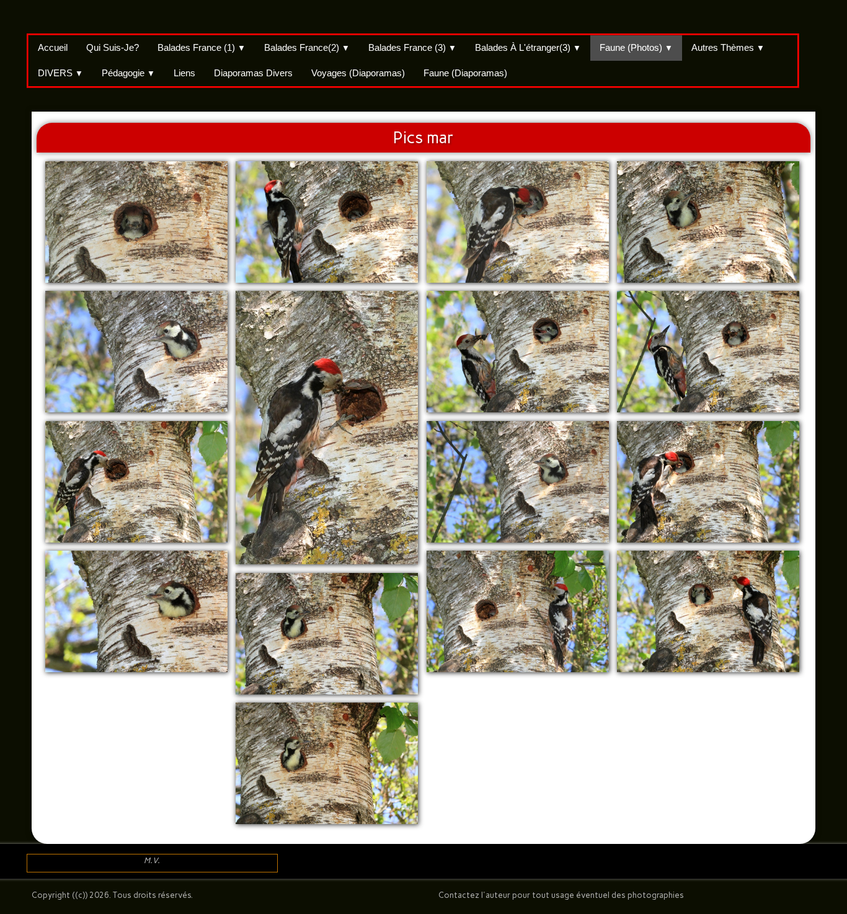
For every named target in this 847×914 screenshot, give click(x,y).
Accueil (53, 47)
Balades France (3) (412, 47)
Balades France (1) (201, 47)
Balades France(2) (307, 47)
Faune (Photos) (636, 47)
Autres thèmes (728, 47)
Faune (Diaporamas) (465, 73)
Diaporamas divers (253, 73)
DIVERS (60, 73)
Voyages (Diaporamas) (358, 73)
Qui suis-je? (112, 47)
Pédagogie (128, 73)
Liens (184, 73)
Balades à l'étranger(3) (528, 47)
